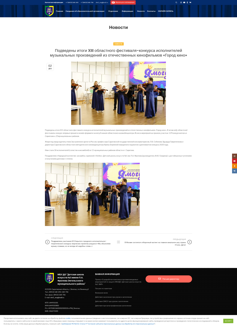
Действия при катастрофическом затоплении (113, 306)
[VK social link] (190, 2)
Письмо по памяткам (103, 288)
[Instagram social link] (181, 2)
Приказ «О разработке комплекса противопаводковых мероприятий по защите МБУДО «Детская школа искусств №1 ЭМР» (118, 281)
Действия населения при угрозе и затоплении (113, 297)
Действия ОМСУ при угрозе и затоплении (111, 301)
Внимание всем (101, 293)
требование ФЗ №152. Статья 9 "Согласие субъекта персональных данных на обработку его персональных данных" (108, 324)
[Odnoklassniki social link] (187, 2)
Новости (118, 44)
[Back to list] (118, 242)
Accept (228, 321)
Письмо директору (170, 279)
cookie (67, 318)
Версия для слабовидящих (124, 2)
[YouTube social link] (184, 2)
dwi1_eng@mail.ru (102, 2)
